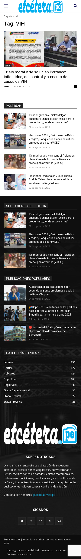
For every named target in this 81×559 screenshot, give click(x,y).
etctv (6, 86)
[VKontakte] (59, 521)
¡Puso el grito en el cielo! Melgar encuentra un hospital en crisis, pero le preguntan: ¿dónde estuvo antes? (51, 119)
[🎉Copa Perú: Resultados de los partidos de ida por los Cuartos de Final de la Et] (15, 313)
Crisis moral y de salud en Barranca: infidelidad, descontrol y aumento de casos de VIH (35, 77)
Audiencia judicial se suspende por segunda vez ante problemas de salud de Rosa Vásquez (51, 290)
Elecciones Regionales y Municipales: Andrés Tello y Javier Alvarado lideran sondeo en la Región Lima (51, 179)
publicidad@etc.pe (44, 494)
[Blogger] (22, 521)
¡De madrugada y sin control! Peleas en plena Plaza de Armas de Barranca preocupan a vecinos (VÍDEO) (52, 159)
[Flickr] (40, 521)
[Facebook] (31, 521)
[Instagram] (49, 521)
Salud (7, 65)
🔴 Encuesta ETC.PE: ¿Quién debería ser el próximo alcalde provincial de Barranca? (52, 331)
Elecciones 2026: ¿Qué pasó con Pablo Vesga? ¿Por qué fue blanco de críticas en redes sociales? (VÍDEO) (52, 139)
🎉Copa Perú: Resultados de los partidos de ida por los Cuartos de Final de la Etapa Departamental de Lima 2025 (53, 311)
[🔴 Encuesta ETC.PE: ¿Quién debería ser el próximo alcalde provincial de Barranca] (15, 333)
